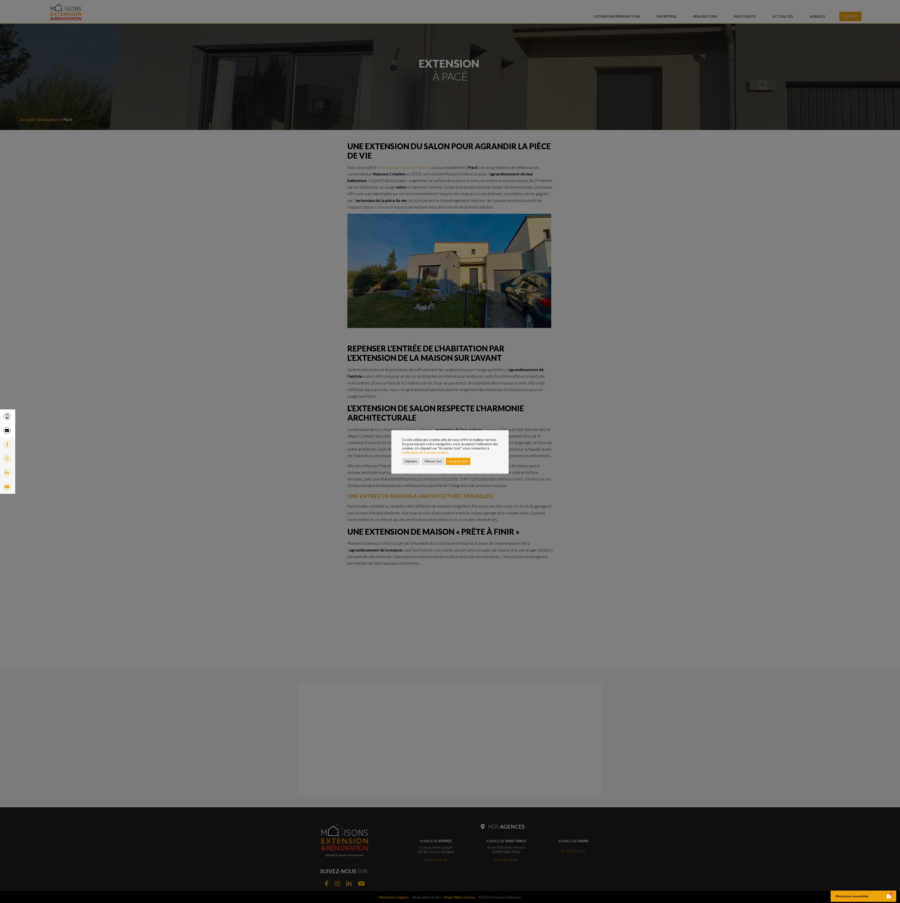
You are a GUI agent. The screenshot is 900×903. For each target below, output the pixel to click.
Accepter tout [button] (458, 461)
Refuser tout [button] (433, 461)
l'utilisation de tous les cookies (425, 452)
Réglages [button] (411, 461)
